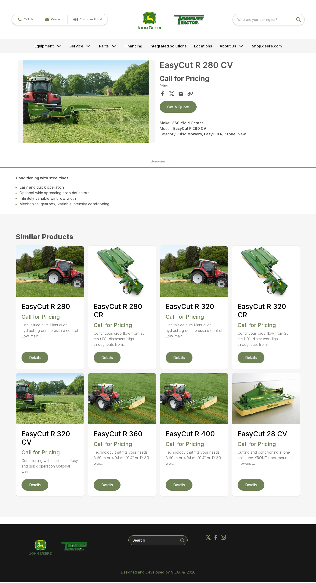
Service (76, 46)
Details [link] (35, 357)
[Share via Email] (181, 94)
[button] (25, 19)
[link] (87, 19)
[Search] (182, 540)
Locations (203, 46)
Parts (104, 46)
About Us (228, 46)
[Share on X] (171, 94)
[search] (298, 19)
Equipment (44, 46)
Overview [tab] (158, 161)
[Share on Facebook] (162, 94)
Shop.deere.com (267, 46)
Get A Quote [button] (178, 107)
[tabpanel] (86, 102)
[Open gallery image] (86, 101)
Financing (133, 46)
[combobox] (268, 19)
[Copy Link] (190, 94)
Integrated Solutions (168, 46)
